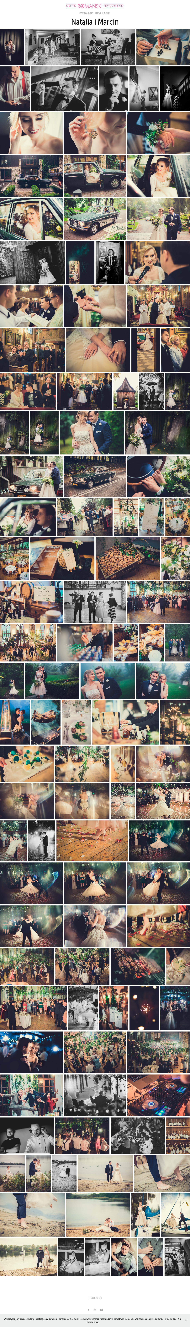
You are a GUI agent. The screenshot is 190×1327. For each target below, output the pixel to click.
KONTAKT (106, 13)
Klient (98, 13)
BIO (91, 13)
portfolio (85, 13)
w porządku (170, 1319)
